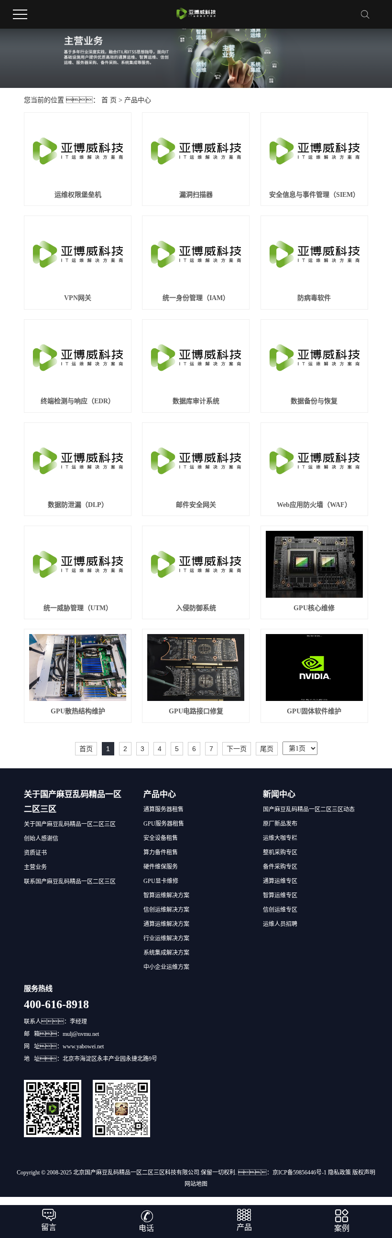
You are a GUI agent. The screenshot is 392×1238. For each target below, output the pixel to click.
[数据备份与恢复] (314, 357)
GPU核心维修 (314, 608)
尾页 (266, 749)
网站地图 (196, 1184)
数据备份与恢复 (314, 401)
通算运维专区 (280, 881)
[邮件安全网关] (195, 461)
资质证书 (35, 853)
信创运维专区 (280, 909)
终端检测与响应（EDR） (78, 401)
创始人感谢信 (41, 838)
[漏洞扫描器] (195, 151)
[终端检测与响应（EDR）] (77, 357)
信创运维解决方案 (166, 909)
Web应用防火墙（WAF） (314, 504)
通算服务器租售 (163, 809)
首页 (86, 749)
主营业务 (35, 867)
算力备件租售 (160, 852)
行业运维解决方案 (166, 938)
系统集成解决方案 (166, 952)
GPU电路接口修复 (196, 711)
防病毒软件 (314, 297)
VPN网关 (77, 297)
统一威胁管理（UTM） (78, 608)
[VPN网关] (77, 254)
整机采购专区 (280, 852)
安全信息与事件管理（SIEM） (314, 194)
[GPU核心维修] (314, 564)
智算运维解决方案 (166, 895)
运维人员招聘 (280, 924)
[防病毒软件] (314, 254)
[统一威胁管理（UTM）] (77, 564)
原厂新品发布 (280, 823)
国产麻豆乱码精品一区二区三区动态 (309, 809)
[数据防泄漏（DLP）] (77, 461)
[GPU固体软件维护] (314, 667)
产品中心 (137, 100)
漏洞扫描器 (196, 194)
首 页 (109, 100)
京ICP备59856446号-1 (299, 1172)
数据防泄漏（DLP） (78, 504)
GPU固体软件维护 (314, 711)
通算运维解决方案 (166, 924)
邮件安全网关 (196, 504)
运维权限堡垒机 (77, 194)
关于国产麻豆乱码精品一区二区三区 (70, 824)
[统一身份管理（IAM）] (195, 254)
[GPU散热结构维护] (77, 667)
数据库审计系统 (196, 401)
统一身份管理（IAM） (196, 297)
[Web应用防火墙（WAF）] (314, 461)
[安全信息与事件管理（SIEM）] (314, 151)
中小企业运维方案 (166, 967)
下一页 (237, 749)
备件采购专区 (280, 866)
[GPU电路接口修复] (195, 667)
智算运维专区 (280, 895)
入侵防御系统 (196, 608)
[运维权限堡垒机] (77, 151)
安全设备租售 (160, 838)
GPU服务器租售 (163, 823)
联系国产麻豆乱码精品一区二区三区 (70, 881)
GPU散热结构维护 (78, 711)
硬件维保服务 (160, 866)
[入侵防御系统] (195, 564)
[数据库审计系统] (195, 357)
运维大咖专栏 (280, 838)
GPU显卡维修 (160, 881)
